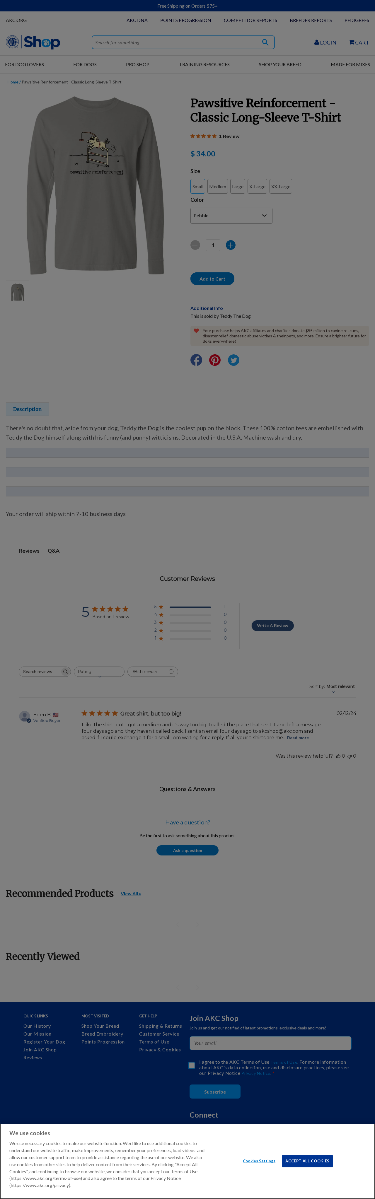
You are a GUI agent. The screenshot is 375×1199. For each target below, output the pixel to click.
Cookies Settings (259, 1160)
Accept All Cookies (307, 1160)
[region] (187, 1161)
